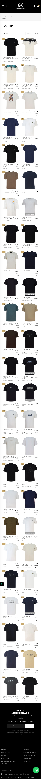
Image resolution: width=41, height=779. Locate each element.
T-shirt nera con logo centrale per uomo (27, 351)
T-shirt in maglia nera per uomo (27, 245)
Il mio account (6, 752)
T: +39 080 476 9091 (27, 778)
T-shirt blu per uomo (26, 191)
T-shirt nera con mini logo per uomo (8, 165)
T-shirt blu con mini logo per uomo (7, 139)
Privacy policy (27, 758)
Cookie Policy (27, 761)
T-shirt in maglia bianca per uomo (8, 510)
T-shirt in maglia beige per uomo (27, 324)
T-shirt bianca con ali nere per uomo (27, 58)
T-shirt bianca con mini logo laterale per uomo (27, 85)
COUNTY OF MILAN (8, 61)
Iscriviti (29, 726)
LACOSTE (5, 141)
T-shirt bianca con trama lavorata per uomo (8, 431)
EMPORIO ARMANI (26, 194)
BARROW (5, 114)
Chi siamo (26, 750)
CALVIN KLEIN (25, 247)
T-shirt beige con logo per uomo (27, 670)
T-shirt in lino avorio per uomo (7, 271)
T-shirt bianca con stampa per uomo (8, 111)
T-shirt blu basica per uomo (8, 298)
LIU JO (4, 194)
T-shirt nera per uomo (7, 245)
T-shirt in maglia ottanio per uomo (8, 324)
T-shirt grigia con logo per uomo (8, 697)
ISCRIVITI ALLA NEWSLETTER (20, 722)
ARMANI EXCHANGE (8, 300)
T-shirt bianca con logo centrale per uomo (27, 431)
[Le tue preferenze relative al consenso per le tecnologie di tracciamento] (2, 584)
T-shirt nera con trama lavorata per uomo (8, 377)
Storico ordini (6, 758)
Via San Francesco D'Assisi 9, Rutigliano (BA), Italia (17, 774)
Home (4, 750)
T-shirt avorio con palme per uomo (8, 218)
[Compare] (18, 44)
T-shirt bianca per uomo (27, 218)
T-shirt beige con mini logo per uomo (27, 644)
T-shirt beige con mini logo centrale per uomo (27, 564)
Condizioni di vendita (29, 755)
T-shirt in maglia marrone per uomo (8, 191)
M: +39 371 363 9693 (9, 778)
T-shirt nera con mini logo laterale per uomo (8, 59)
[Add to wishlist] (18, 40)
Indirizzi (4, 755)
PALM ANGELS (6, 220)
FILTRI (7, 33)
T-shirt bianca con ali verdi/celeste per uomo (8, 85)
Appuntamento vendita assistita (8, 762)
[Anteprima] (18, 47)
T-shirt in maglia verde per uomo (8, 537)
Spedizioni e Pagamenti (29, 752)
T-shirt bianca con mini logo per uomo (27, 139)
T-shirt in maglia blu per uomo (27, 298)
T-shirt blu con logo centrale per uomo (27, 377)
